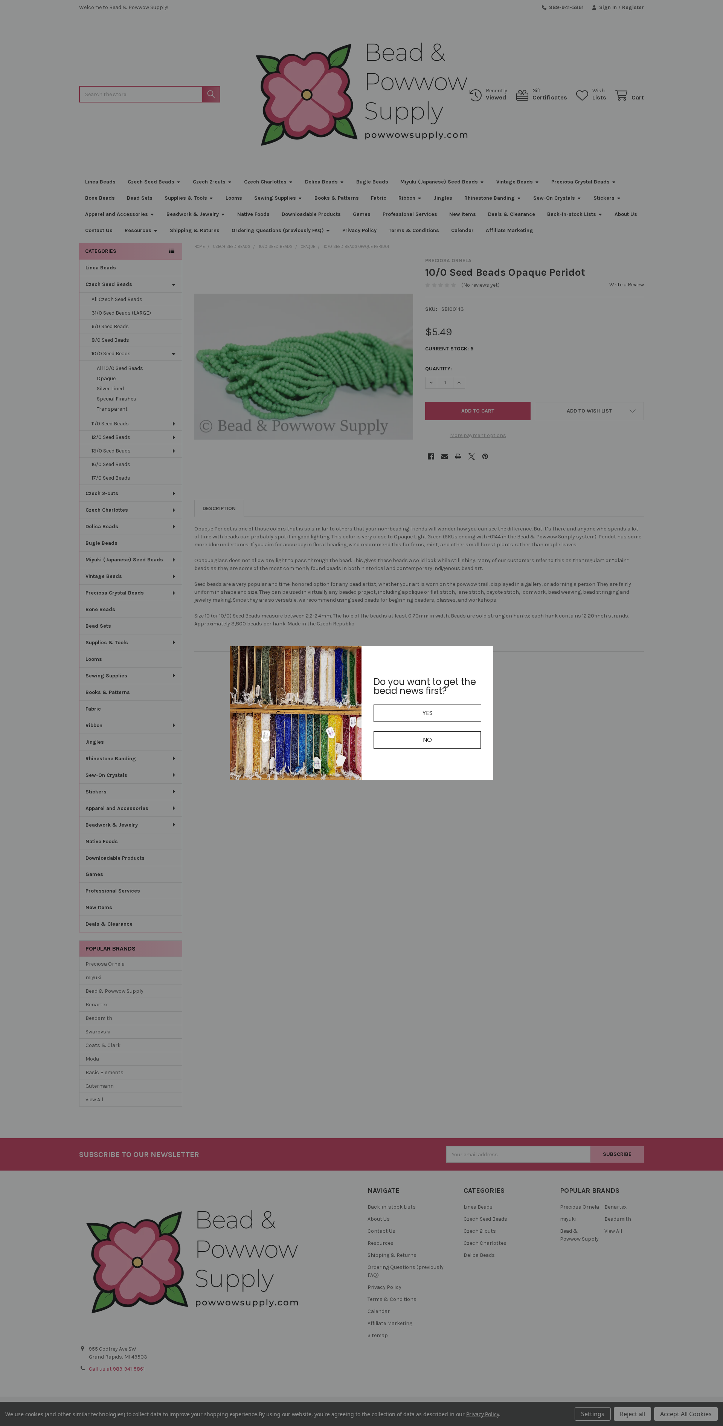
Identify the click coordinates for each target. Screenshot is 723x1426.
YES (428, 713)
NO (427, 739)
